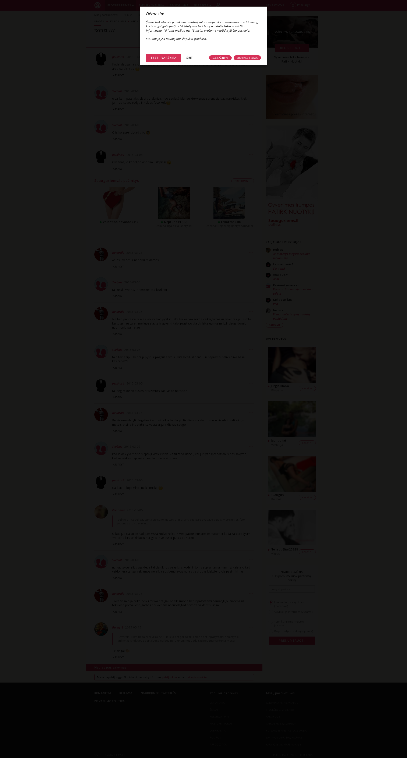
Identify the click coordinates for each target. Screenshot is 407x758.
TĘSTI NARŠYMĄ (163, 58)
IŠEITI (189, 58)
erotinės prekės (247, 57)
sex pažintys (220, 57)
